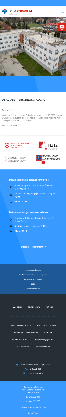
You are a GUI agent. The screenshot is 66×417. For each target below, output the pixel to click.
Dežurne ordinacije (42, 347)
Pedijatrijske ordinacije (46, 325)
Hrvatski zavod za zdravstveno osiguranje (33, 275)
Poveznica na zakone (33, 289)
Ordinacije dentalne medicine (26, 333)
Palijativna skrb (22, 347)
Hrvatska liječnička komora (33, 279)
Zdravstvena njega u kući (44, 340)
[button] (62, 27)
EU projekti (17, 307)
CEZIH (33, 284)
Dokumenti (38, 247)
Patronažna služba (19, 340)
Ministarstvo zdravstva (33, 270)
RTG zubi (48, 333)
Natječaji (24, 247)
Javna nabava (34, 307)
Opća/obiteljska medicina (20, 325)
